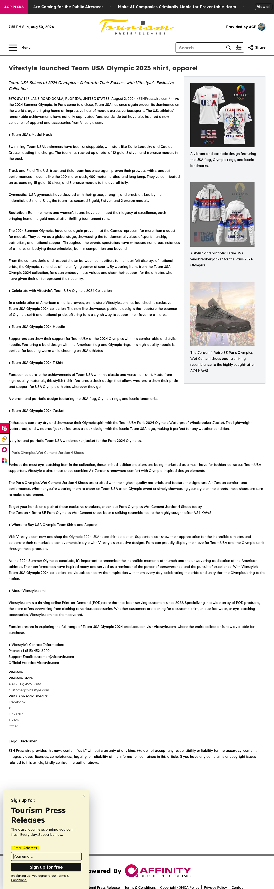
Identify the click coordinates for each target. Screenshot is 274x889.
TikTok (14, 720)
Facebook (17, 702)
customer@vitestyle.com (29, 690)
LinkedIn (16, 714)
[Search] (228, 48)
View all (263, 7)
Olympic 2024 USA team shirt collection (101, 537)
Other (13, 726)
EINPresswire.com (153, 98)
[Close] (84, 796)
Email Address (25, 848)
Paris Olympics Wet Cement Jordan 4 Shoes (48, 453)
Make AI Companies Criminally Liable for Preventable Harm (177, 6)
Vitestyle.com (91, 122)
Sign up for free (46, 867)
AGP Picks (14, 7)
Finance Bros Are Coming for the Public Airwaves (54, 6)
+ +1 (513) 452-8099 (25, 684)
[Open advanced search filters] (239, 48)
